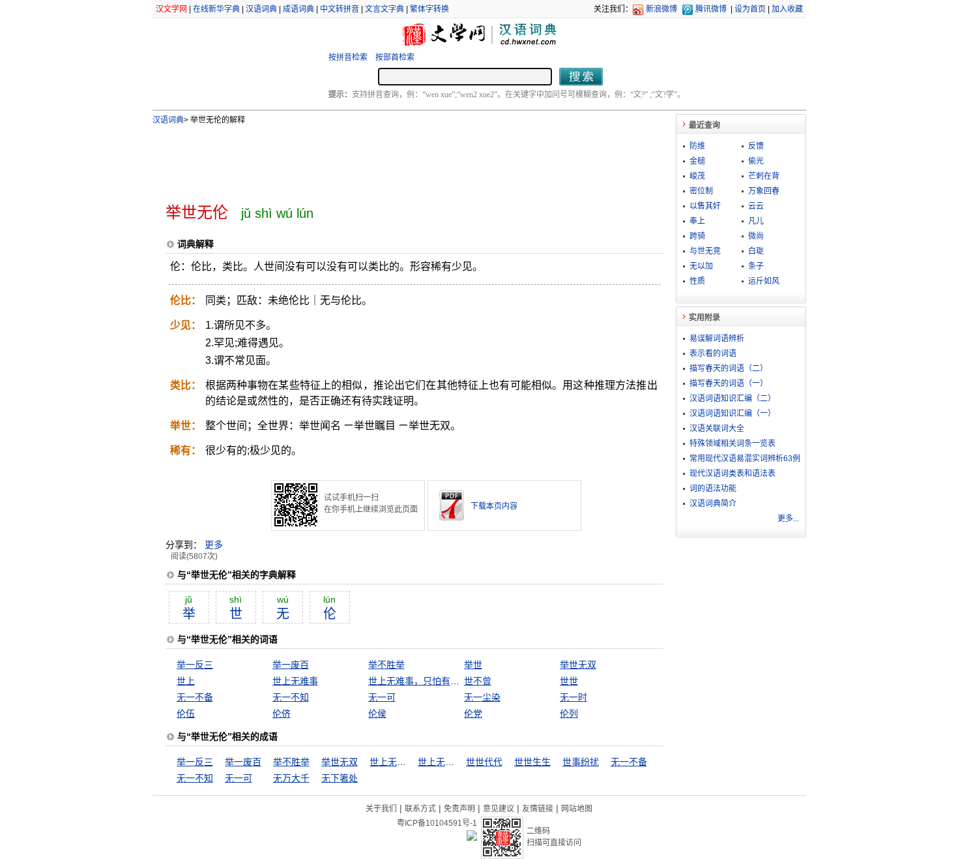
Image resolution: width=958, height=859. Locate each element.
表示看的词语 (712, 353)
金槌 (697, 161)
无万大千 (291, 778)
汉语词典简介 (712, 503)
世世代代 (484, 762)
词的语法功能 (712, 488)
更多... (788, 518)
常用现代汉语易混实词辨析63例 (744, 458)
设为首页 (750, 9)
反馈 (756, 146)
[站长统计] (472, 837)
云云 (756, 206)
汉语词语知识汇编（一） (732, 413)
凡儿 (756, 221)
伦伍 (186, 713)
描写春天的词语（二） (728, 368)
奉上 (697, 221)
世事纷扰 (580, 762)
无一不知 (290, 697)
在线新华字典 (216, 9)
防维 (697, 146)
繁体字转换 (429, 9)
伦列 (569, 713)
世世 (569, 681)
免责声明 (459, 808)
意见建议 (498, 808)
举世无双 (578, 664)
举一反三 (195, 664)
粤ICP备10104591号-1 (437, 823)
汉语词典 (261, 9)
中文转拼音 (339, 9)
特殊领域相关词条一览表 (732, 443)
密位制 (701, 191)
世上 (186, 681)
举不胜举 (386, 664)
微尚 (756, 236)
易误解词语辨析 (716, 338)
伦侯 (377, 713)
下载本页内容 (494, 506)
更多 (214, 544)
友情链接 (537, 808)
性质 (697, 281)
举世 (473, 664)
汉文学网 (171, 9)
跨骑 (697, 236)
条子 (756, 266)
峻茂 (697, 176)
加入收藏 (787, 9)
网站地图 (576, 808)
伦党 (473, 713)
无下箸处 (339, 778)
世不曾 (477, 681)
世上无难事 (295, 681)
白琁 (756, 251)
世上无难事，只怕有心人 (418, 681)
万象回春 (763, 191)
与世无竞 (705, 251)
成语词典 (298, 9)
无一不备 (195, 697)
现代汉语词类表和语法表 (732, 473)
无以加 (701, 266)
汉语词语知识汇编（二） (732, 398)
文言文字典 (384, 9)
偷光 (756, 161)
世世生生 (532, 762)
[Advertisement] (393, 158)
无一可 (382, 697)
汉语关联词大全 (716, 428)
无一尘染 (482, 697)
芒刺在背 (763, 176)
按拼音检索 (348, 57)
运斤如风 (763, 281)
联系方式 (420, 808)
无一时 (573, 697)
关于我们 (381, 808)
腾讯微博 (711, 9)
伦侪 (281, 713)
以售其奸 (705, 206)
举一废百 (290, 664)
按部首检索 (394, 57)
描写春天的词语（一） (728, 383)
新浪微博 (661, 9)
